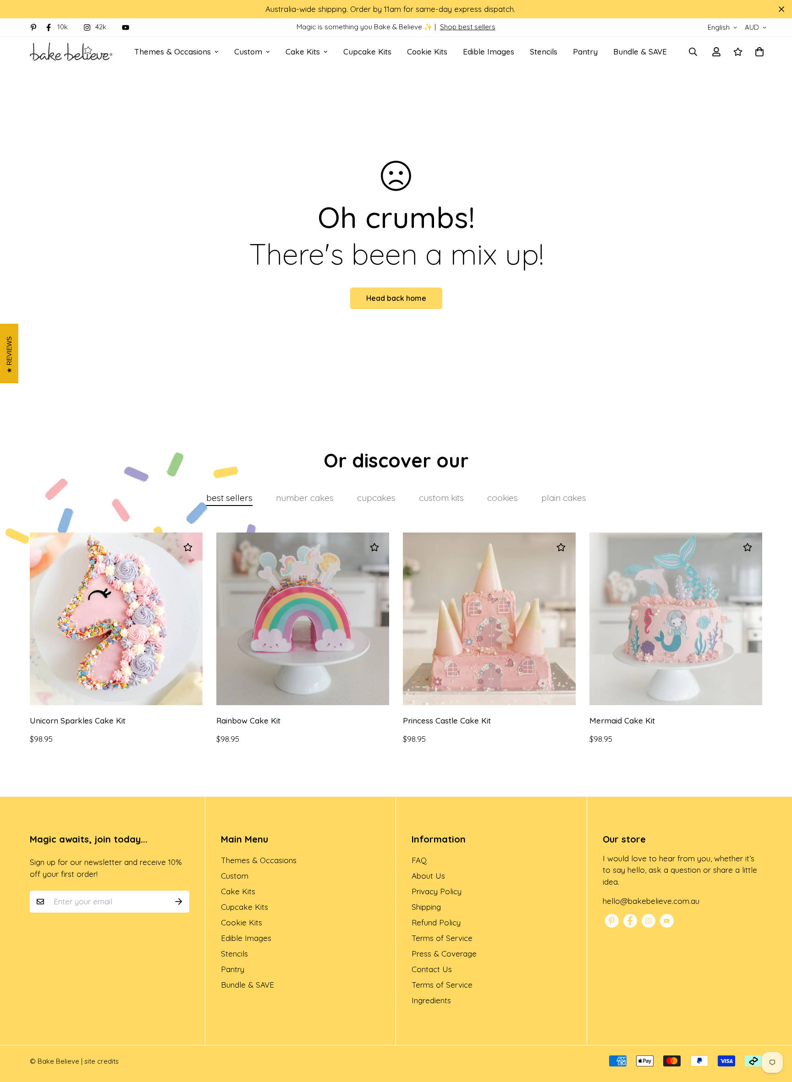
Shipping (426, 907)
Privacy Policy (437, 891)
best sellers (229, 497)
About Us (428, 876)
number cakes (305, 497)
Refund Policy (436, 922)
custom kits (441, 497)
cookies (502, 497)
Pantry (585, 51)
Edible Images (488, 51)
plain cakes (563, 497)
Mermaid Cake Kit (622, 720)
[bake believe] (71, 51)
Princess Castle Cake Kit (447, 720)
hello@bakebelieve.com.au (651, 901)
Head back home (396, 298)
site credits (101, 1061)
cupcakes (376, 497)
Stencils (543, 51)
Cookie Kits (427, 51)
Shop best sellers (467, 26)
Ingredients (431, 1000)
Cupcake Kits (367, 51)
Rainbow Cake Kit (248, 720)
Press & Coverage (444, 953)
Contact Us (432, 969)
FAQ (419, 860)
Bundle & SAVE (640, 51)
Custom (248, 51)
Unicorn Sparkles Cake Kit (78, 720)
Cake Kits (303, 51)
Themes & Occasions (172, 51)
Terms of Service (442, 938)
